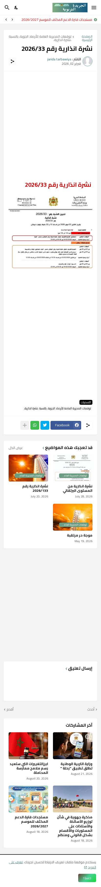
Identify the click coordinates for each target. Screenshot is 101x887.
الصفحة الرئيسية (87, 38)
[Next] (6, 19)
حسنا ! (87, 878)
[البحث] (6, 7)
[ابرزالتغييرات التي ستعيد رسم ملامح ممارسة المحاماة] (28, 745)
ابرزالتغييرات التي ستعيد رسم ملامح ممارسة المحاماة (29, 768)
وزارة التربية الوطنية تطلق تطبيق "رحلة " (76, 766)
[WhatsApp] (34, 425)
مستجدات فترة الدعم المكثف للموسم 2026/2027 (56, 19)
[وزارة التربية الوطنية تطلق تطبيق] (72, 745)
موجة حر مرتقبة (79, 535)
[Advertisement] (50, 126)
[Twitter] (44, 425)
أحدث (90, 709)
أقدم (10, 709)
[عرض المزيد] (24, 425)
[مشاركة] (12, 61)
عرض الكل (16, 447)
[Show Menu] (94, 7)
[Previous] (12, 19)
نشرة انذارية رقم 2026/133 (35, 488)
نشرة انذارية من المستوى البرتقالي (77, 488)
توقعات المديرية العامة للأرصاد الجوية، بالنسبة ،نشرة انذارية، (40, 38)
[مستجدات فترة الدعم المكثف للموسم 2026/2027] (28, 799)
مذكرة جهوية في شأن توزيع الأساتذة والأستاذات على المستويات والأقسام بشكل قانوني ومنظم (74, 826)
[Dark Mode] (16, 7)
